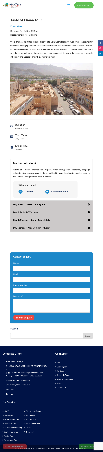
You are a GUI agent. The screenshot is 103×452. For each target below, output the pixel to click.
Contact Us (61, 387)
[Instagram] (100, 48)
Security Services (33, 423)
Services (60, 371)
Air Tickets (30, 415)
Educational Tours (33, 411)
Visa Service (31, 419)
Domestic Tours (63, 375)
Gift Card (10, 389)
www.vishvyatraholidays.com (18, 385)
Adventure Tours (11, 440)
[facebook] (100, 43)
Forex (28, 428)
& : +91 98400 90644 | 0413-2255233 (25, 376)
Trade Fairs (8, 415)
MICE (6, 411)
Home (59, 363)
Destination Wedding (13, 428)
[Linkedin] (100, 53)
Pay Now (10, 394)
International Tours (65, 379)
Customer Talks (84, 5)
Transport (30, 432)
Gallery (59, 383)
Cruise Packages (11, 432)
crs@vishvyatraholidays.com (18, 380)
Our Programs (62, 367)
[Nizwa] (51, 115)
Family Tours (9, 436)
